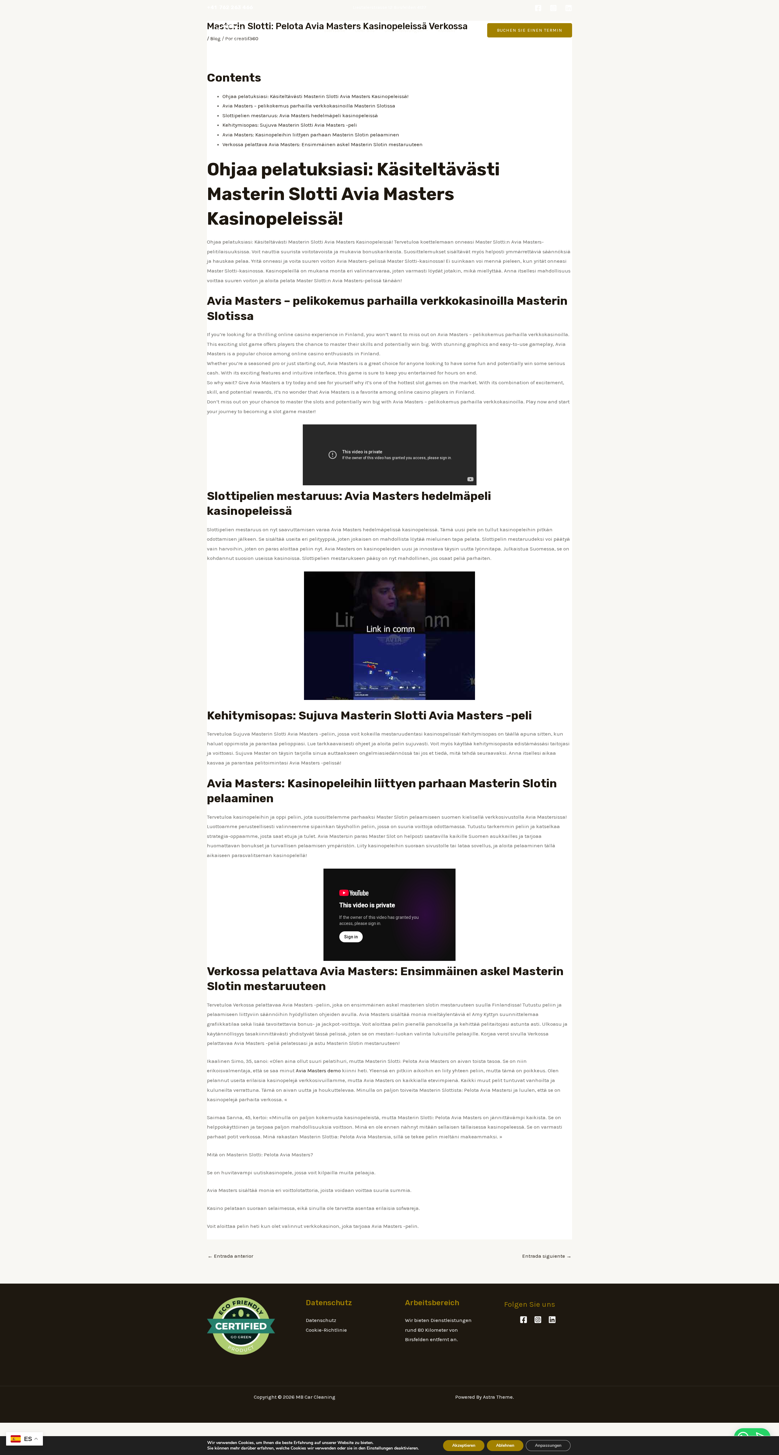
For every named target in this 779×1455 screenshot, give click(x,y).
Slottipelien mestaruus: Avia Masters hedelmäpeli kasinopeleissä (300, 115)
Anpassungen (548, 1445)
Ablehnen (505, 1445)
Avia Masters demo (318, 1070)
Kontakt (446, 30)
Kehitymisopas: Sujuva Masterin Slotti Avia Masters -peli (289, 125)
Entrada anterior (230, 1256)
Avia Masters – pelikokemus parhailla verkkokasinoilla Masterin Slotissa (308, 106)
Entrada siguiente (546, 1256)
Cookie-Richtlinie (326, 1330)
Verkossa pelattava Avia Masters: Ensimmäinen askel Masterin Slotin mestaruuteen (322, 144)
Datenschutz (321, 1320)
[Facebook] (538, 8)
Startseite (334, 30)
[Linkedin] (568, 8)
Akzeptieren (463, 1445)
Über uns (365, 30)
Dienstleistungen (403, 30)
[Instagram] (553, 8)
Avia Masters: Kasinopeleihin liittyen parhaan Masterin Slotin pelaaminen (310, 135)
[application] (425, 30)
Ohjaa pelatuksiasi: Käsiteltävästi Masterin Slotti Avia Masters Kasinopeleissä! (315, 96)
